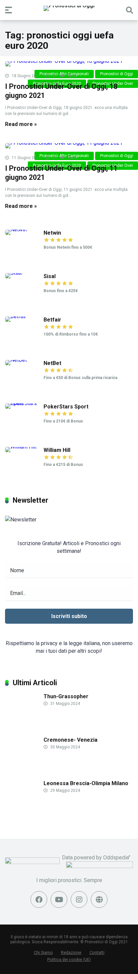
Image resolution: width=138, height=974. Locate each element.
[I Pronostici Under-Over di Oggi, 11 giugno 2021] (69, 145)
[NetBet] (16, 360)
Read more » (21, 124)
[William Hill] (21, 447)
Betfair (52, 320)
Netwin (52, 233)
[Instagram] (79, 899)
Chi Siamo (43, 952)
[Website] (99, 899)
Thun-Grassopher (66, 696)
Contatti (97, 952)
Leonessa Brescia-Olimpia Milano (86, 783)
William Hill (57, 450)
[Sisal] (13, 273)
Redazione (71, 952)
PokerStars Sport (66, 406)
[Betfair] (15, 316)
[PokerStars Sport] (24, 403)
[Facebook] (38, 899)
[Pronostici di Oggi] (69, 8)
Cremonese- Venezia (70, 740)
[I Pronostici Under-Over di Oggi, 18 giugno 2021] (69, 64)
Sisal (50, 276)
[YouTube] (59, 899)
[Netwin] (16, 229)
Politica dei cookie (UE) (69, 959)
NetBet (52, 363)
